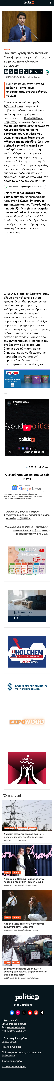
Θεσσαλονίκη (22, 828)
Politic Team (33, 77)
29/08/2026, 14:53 (10, 978)
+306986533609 (16, 1031)
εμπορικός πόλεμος (26, 494)
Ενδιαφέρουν (9, 828)
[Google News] (40, 71)
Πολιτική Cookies (11, 1047)
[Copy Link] (35, 71)
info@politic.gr (17, 1024)
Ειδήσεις (7, 49)
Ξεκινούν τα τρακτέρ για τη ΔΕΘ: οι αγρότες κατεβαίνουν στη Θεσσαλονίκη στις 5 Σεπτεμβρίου (25, 972)
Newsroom (22, 840)
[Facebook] (6, 71)
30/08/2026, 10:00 (10, 930)
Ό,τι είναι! (32, 828)
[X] (11, 71)
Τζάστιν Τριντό (13, 106)
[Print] (31, 71)
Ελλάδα (7, 962)
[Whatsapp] (21, 71)
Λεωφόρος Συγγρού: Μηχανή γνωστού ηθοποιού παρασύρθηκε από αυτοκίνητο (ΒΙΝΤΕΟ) (28, 515)
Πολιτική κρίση (16, 84)
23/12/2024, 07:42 (15, 77)
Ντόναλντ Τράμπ (10, 496)
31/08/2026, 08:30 (10, 840)
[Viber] (26, 71)
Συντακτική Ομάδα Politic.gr (28, 978)
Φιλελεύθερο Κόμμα (23, 498)
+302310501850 (16, 1027)
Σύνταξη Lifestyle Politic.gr (28, 885)
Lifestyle (8, 872)
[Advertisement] (27, 263)
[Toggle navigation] (5, 3)
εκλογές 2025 (13, 494)
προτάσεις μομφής (35, 496)
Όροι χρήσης (9, 1041)
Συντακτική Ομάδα (12, 1061)
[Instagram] (16, 71)
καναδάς (38, 494)
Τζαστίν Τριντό (9, 498)
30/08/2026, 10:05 (10, 885)
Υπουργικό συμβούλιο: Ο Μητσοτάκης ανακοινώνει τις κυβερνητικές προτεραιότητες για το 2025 (26, 530)
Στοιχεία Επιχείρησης (14, 1066)
